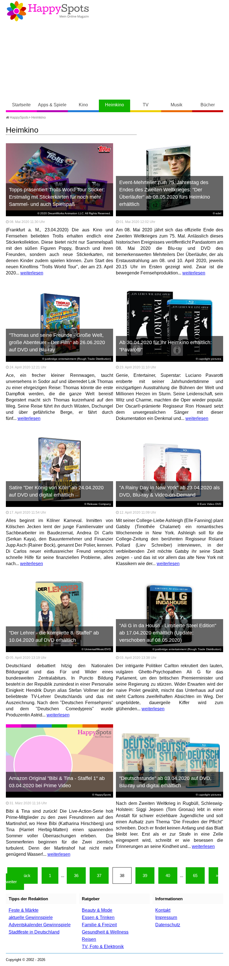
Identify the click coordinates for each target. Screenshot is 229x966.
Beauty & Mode (97, 910)
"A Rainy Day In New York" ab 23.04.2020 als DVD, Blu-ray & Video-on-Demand (169, 491)
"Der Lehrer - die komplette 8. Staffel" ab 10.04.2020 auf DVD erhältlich (54, 636)
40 (168, 875)
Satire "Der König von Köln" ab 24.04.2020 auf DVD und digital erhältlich (56, 491)
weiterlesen (31, 273)
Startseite (21, 104)
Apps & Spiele (52, 104)
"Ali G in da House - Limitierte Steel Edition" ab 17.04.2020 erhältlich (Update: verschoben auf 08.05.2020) (167, 633)
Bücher (208, 104)
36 (76, 875)
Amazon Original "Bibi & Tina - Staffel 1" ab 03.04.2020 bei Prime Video (57, 781)
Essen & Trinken (98, 917)
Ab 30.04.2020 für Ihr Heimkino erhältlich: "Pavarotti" (165, 346)
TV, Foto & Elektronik (103, 946)
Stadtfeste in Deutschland (34, 932)
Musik (176, 104)
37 (99, 875)
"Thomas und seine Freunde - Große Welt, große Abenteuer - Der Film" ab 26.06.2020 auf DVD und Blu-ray (57, 342)
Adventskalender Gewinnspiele (40, 924)
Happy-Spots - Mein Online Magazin (48, 11)
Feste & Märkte (24, 910)
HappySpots (18, 117)
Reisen (89, 939)
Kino (83, 104)
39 (145, 875)
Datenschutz (167, 924)
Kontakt (162, 910)
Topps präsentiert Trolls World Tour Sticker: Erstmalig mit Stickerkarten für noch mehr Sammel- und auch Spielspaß (57, 197)
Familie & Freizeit (99, 924)
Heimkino (114, 104)
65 (195, 875)
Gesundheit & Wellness (105, 932)
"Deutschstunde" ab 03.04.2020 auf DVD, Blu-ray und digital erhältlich (165, 781)
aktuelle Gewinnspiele (31, 917)
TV (146, 104)
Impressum (166, 917)
